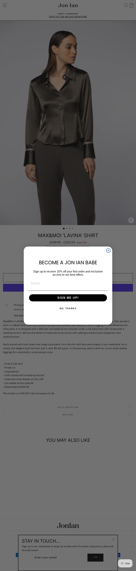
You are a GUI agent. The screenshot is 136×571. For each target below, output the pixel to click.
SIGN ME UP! (68, 297)
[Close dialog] (108, 250)
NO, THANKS (68, 308)
